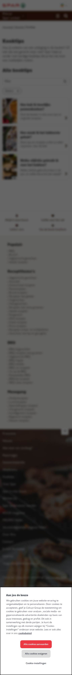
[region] (36, 631)
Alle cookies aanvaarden (36, 644)
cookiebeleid (25, 633)
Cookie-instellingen (36, 663)
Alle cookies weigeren (36, 653)
